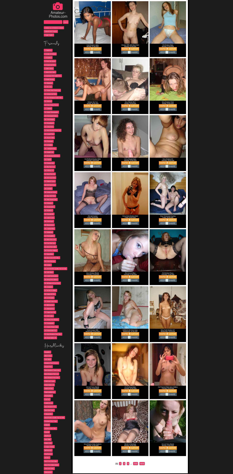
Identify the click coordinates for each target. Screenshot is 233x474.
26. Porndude (49, 141)
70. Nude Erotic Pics (51, 301)
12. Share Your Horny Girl (52, 90)
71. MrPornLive (49, 305)
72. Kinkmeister (49, 308)
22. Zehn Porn (49, 126)
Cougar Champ (49, 446)
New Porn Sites (49, 468)
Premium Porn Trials (51, 421)
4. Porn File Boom (50, 61)
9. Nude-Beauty (49, 79)
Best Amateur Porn (50, 406)
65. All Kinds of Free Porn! (52, 283)
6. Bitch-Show (49, 68)
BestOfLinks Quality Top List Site (54, 417)
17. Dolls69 (48, 108)
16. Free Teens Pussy (51, 105)
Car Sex (47, 399)
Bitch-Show (48, 355)
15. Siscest (48, 101)
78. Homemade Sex (50, 330)
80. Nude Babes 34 (50, 338)
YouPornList (48, 454)
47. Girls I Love (49, 217)
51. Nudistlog (48, 232)
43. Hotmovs (48, 203)
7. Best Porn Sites (50, 72)
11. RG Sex (48, 86)
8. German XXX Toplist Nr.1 (53, 76)
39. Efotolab (48, 188)
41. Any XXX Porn (50, 196)
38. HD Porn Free (50, 185)
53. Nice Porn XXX (50, 239)
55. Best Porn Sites (50, 247)
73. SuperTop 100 (50, 312)
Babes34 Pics (49, 388)
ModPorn (47, 436)
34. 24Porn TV (49, 170)
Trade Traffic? (49, 35)
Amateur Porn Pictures (51, 363)
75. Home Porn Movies (51, 319)
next (142, 463)
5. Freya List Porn (50, 65)
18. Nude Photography (51, 112)
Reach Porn (48, 366)
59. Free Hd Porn (50, 261)
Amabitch (47, 352)
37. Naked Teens (50, 181)
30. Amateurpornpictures (52, 156)
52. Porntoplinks (49, 236)
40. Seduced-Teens (50, 192)
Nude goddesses (50, 392)
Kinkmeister (48, 472)
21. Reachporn (49, 123)
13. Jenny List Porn (50, 94)
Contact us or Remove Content (54, 28)
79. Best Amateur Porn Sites (53, 334)
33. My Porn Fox (50, 167)
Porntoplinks (48, 395)
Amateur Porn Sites (50, 428)
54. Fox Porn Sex (50, 243)
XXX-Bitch (48, 359)
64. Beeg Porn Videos (51, 279)
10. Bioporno (48, 83)
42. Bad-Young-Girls (51, 199)
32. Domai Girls (49, 163)
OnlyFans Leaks (50, 381)
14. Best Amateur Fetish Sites (53, 97)
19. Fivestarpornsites (51, 116)
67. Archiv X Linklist (50, 290)
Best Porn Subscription (51, 465)
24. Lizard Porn (49, 134)
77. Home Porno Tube (51, 327)
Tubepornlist (48, 414)
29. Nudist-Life (49, 152)
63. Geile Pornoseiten (51, 276)
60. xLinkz (48, 265)
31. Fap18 (48, 159)
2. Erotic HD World (50, 54)
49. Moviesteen (49, 225)
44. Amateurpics (49, 207)
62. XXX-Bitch (49, 272)
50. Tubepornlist (49, 228)
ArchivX (47, 457)
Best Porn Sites (49, 410)
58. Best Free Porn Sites (52, 257)
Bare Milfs (48, 439)
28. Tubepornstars (50, 148)
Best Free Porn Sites (51, 461)
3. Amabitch (48, 57)
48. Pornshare (49, 221)
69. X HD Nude (49, 297)
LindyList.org (48, 403)
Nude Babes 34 (49, 385)
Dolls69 (47, 425)
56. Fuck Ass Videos (51, 250)
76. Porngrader (49, 323)
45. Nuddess (48, 210)
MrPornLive (48, 450)
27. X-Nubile (48, 145)
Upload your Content (51, 31)
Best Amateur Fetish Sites (52, 370)
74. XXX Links (49, 316)
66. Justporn (48, 287)
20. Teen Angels (49, 119)
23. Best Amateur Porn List (52, 130)
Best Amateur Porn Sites (52, 377)
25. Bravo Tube (49, 137)
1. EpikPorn (48, 50)
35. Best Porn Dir (50, 174)
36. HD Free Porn (50, 177)
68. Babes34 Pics (50, 294)
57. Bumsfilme (49, 254)
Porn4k (47, 432)
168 (135, 463)
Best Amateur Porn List (51, 374)
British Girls (48, 443)
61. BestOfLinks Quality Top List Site (55, 268)
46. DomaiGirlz (49, 214)
